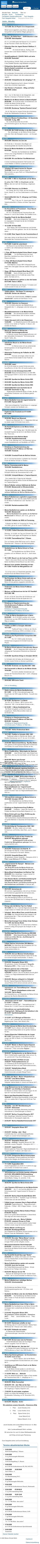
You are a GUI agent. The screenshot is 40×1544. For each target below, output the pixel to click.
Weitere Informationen (16, 781)
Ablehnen (14, 779)
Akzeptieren (4, 779)
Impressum (27, 781)
